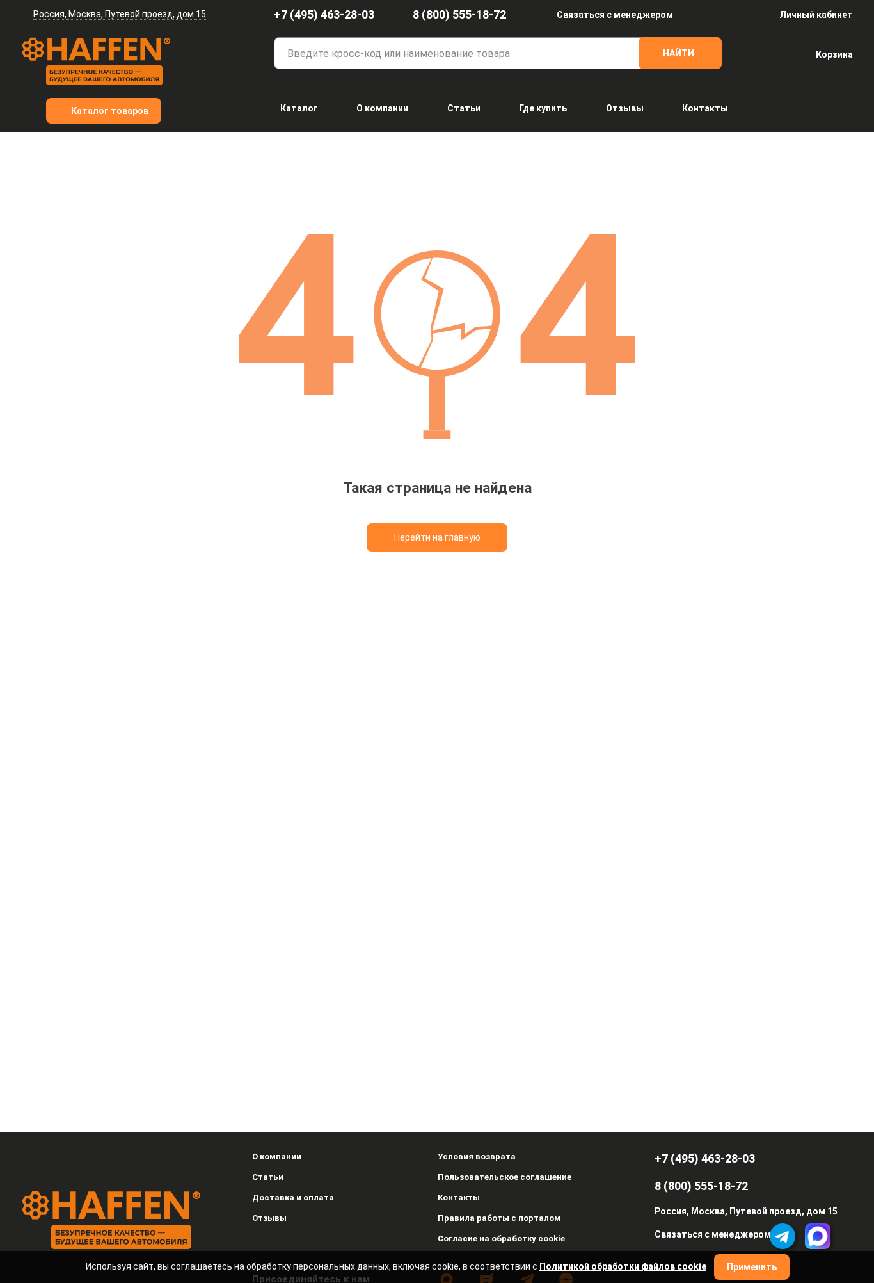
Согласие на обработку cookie (501, 1238)
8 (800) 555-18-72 (459, 14)
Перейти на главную (437, 537)
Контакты (705, 108)
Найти (678, 53)
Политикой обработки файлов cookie (622, 1266)
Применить (752, 1267)
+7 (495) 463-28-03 (324, 14)
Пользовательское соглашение (504, 1177)
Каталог (299, 108)
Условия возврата (477, 1156)
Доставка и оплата (293, 1197)
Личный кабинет (816, 15)
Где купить (543, 108)
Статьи (464, 108)
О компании (382, 108)
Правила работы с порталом (499, 1218)
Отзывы (625, 108)
